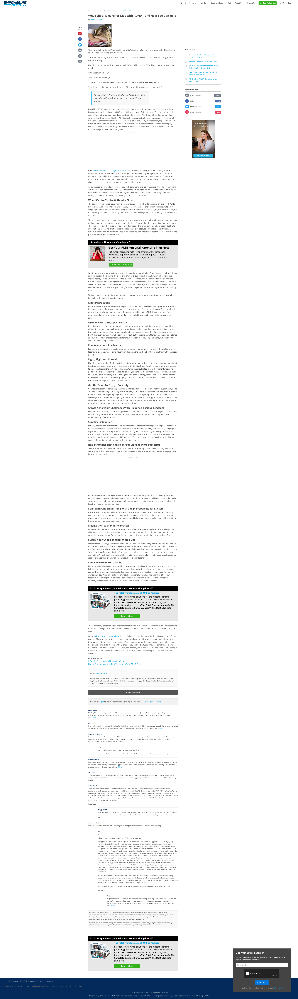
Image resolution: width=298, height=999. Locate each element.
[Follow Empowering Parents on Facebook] (187, 101)
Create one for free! (152, 701)
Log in (290, 3)
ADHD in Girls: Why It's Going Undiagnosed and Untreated (203, 80)
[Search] (181, 3)
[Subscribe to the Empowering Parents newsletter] (187, 95)
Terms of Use (278, 988)
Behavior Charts (217, 3)
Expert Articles (99, 11)
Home (90, 11)
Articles (204, 3)
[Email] (80, 50)
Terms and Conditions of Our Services (41, 986)
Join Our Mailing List (267, 3)
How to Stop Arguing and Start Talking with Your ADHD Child (114, 664)
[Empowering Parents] (15, 3)
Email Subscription (46, 981)
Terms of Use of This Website (12, 986)
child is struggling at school (107, 636)
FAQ (229, 3)
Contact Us (251, 3)
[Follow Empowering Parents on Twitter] (187, 106)
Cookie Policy (77, 986)
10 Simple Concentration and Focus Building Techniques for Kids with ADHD (204, 67)
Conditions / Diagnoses (113, 11)
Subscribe (217, 95)
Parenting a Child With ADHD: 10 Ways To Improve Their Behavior (203, 73)
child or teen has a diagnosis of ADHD (110, 170)
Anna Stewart (97, 19)
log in (101, 701)
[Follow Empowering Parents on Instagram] (187, 112)
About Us (238, 3)
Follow (218, 101)
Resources (32, 981)
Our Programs (190, 3)
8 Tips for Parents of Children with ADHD (106, 661)
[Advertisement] (133, 150)
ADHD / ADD (126, 11)
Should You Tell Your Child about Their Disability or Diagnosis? (202, 56)
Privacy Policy (64, 986)
